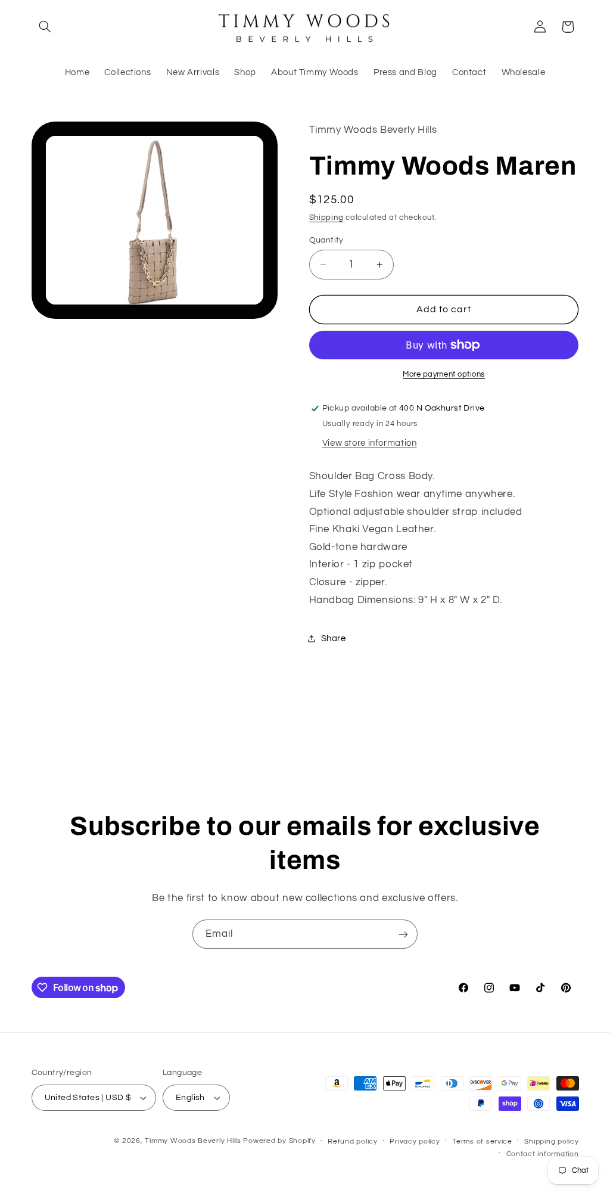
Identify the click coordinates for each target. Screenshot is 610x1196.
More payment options (444, 374)
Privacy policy (415, 1141)
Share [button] (333, 638)
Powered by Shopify (279, 1141)
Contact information (542, 1154)
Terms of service (482, 1141)
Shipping (326, 218)
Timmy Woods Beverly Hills (193, 1141)
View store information (369, 443)
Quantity (326, 240)
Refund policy (353, 1141)
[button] (45, 27)
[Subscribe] (403, 934)
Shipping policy (551, 1141)
